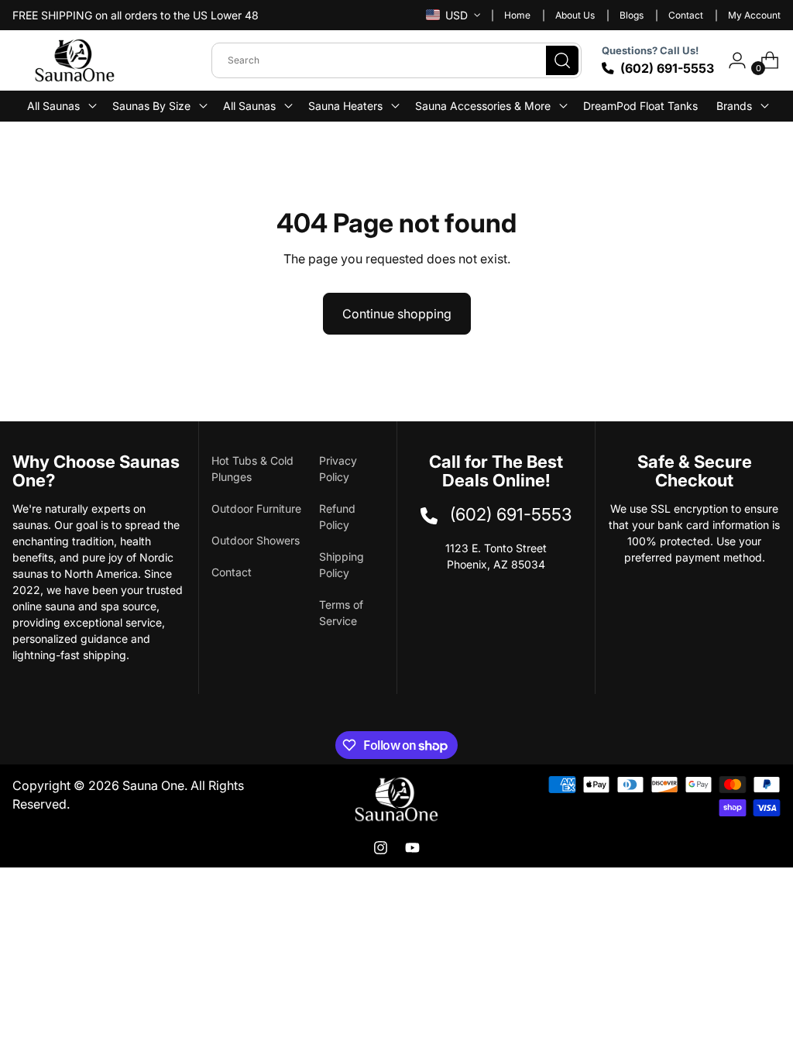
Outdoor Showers (255, 540)
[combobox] (396, 60)
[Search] (562, 60)
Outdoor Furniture (256, 508)
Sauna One (153, 785)
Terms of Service (341, 612)
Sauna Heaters (345, 106)
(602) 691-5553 (667, 68)
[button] (60, 106)
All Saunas (249, 106)
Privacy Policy (338, 468)
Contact (231, 572)
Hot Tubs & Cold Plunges (252, 468)
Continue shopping (396, 313)
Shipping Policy (341, 564)
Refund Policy (337, 516)
